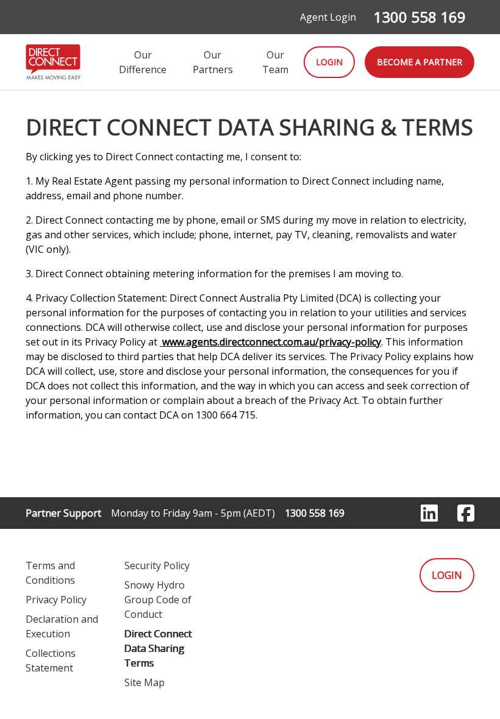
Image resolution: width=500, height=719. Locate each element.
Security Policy (157, 565)
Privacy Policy (56, 599)
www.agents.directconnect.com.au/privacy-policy (270, 342)
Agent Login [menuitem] (328, 17)
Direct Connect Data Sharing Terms (158, 648)
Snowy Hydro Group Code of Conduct (157, 599)
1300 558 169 (419, 17)
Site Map (144, 682)
